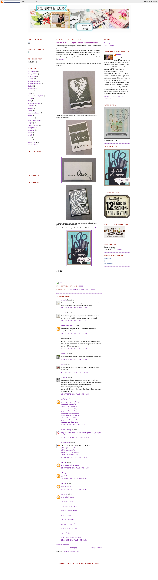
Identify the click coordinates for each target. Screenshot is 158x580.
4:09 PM (81, 286)
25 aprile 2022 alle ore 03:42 (74, 540)
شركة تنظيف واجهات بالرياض (70, 415)
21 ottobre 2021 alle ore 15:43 (75, 468)
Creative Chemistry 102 (35, 96)
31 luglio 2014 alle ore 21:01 (74, 321)
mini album (31, 118)
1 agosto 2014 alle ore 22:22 (74, 349)
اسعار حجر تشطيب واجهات (69, 506)
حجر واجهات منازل (66, 533)
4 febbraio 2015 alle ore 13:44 (74, 372)
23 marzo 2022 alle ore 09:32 (74, 478)
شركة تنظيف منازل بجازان (69, 448)
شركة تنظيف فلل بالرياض (69, 404)
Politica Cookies (109, 45)
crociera (30, 98)
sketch (30, 135)
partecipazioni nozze (34, 120)
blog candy (31, 88)
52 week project (33, 81)
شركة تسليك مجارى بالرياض (69, 422)
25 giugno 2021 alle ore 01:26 (74, 457)
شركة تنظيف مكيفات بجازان (69, 454)
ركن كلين (64, 399)
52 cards (30, 79)
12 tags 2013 (32, 74)
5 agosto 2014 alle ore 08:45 (74, 359)
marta (63, 364)
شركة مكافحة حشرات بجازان (70, 452)
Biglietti (30, 86)
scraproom (31, 130)
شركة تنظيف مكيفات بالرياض (70, 420)
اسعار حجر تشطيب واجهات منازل (71, 537)
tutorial (30, 140)
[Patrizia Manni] (104, 261)
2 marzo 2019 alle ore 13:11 (73, 425)
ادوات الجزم (64, 476)
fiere (29, 101)
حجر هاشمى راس (66, 515)
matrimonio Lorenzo (34, 113)
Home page (73, 547)
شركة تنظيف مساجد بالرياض (69, 417)
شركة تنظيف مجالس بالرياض (70, 413)
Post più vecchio (96, 547)
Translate (119, 249)
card (89, 57)
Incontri (30, 108)
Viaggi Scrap (32, 142)
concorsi (30, 91)
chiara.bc (64, 300)
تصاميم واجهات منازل (67, 497)
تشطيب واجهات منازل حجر (69, 524)
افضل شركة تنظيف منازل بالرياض (71, 402)
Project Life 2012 (33, 125)
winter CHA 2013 (33, 145)
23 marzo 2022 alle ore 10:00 (74, 489)
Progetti (30, 123)
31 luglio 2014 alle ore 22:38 (74, 334)
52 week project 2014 (34, 83)
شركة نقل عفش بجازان (68, 450)
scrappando (31, 128)
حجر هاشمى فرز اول (67, 519)
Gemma (63, 353)
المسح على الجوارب (67, 486)
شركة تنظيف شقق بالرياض (69, 406)
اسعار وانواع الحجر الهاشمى (69, 528)
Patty (118, 55)
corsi (29, 93)
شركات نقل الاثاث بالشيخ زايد (70, 465)
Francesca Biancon (67, 326)
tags (29, 137)
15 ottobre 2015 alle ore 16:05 (75, 394)
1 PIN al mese (32, 71)
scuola (30, 132)
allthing (63, 462)
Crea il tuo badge (108, 263)
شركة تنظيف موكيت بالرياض (69, 408)
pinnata (61, 59)
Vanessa (64, 377)
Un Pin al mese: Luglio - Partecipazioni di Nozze (77, 43)
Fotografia (31, 105)
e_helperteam (65, 442)
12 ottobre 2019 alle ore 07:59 (75, 438)
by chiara (95, 228)
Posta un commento (62, 544)
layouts (30, 110)
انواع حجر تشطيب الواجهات (69, 510)
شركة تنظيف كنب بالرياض (69, 411)
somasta (64, 494)
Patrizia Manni (107, 258)
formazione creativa (34, 103)
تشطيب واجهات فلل (67, 501)
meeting (30, 115)
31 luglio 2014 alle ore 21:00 (74, 308)
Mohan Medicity (66, 430)
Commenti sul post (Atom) (71, 551)
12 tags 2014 (32, 76)
